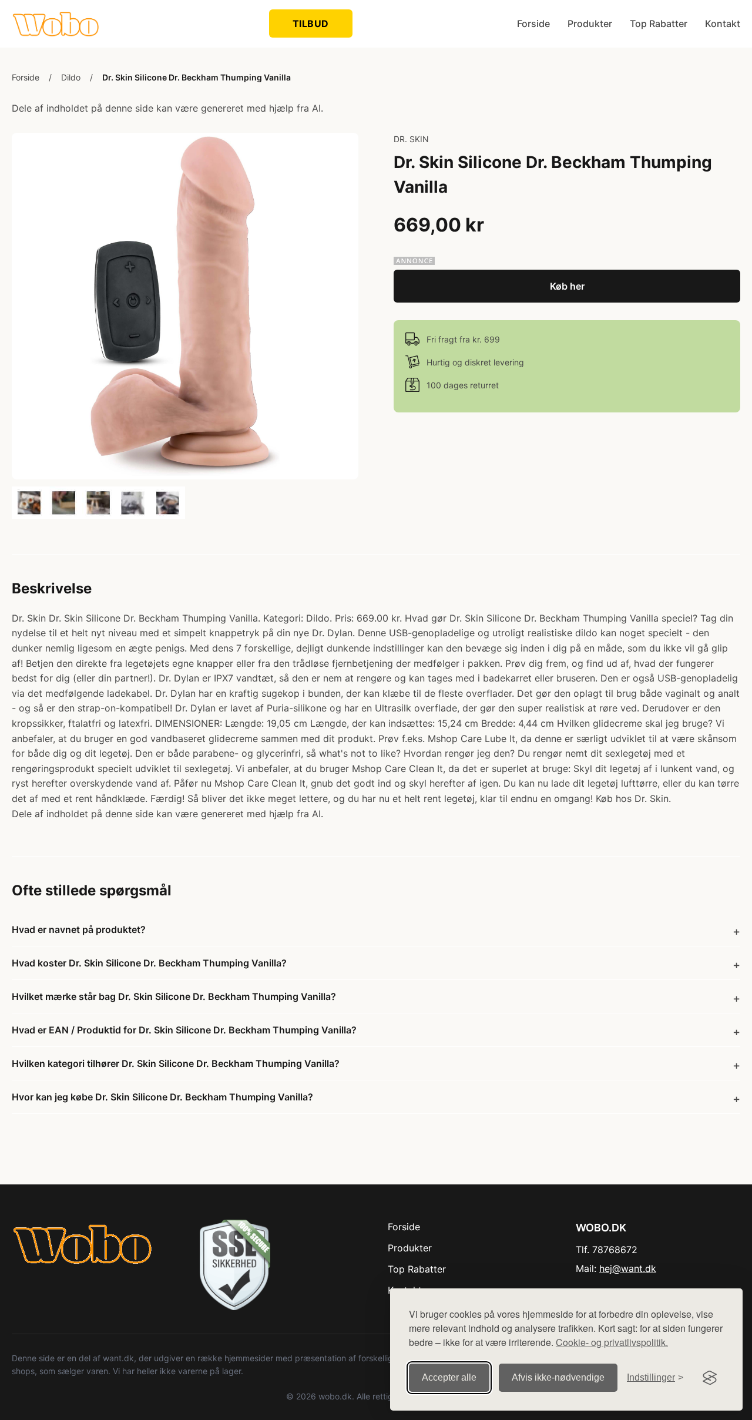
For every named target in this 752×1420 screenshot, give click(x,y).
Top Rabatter (658, 23)
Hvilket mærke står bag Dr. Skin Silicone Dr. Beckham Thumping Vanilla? (174, 996)
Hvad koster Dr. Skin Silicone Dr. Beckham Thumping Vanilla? (149, 963)
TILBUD (311, 23)
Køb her (567, 286)
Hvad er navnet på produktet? (79, 929)
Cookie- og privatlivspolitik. (612, 1342)
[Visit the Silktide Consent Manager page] (710, 1378)
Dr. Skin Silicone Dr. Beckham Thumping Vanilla (196, 77)
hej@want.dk (627, 1268)
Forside (533, 23)
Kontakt (722, 23)
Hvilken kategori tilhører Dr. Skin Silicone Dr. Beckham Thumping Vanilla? (176, 1063)
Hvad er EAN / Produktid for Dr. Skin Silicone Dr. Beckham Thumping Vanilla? (184, 1030)
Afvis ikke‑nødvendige (558, 1377)
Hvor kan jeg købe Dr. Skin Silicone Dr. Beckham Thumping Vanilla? (162, 1097)
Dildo (70, 77)
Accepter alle (449, 1377)
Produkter (590, 23)
